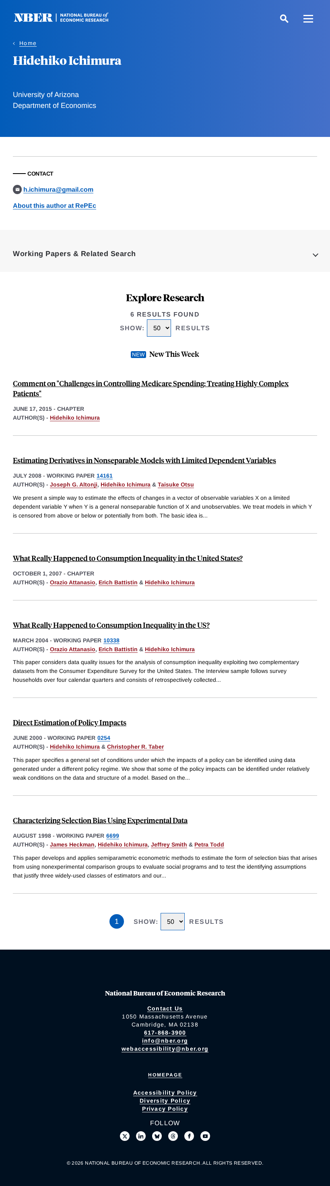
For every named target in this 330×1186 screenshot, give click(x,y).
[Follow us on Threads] (173, 1136)
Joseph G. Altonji (73, 484)
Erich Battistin (118, 582)
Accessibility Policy (165, 1092)
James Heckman (72, 844)
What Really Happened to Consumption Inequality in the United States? (128, 558)
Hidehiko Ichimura (75, 417)
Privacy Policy (165, 1108)
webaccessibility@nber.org (165, 1048)
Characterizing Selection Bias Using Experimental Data (100, 820)
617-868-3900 (165, 1032)
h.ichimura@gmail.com (58, 189)
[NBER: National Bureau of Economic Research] (67, 20)
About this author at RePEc (54, 205)
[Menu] (308, 18)
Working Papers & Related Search (74, 254)
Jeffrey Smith (169, 844)
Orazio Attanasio (72, 582)
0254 (103, 738)
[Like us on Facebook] (189, 1136)
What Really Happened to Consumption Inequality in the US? (111, 625)
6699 (112, 835)
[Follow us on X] (125, 1136)
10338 (111, 640)
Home (28, 43)
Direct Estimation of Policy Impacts (69, 722)
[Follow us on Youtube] (205, 1136)
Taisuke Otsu (176, 484)
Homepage (165, 1075)
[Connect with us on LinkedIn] (141, 1136)
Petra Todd (209, 844)
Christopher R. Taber (135, 746)
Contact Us (165, 1008)
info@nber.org (165, 1040)
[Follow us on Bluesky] (157, 1136)
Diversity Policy (165, 1100)
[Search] (284, 18)
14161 (105, 475)
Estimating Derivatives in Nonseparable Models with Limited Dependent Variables (144, 460)
